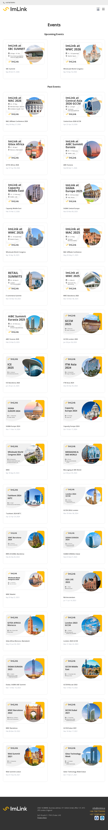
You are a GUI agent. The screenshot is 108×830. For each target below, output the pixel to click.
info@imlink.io (99, 808)
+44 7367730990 (10, 2)
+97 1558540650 (97, 814)
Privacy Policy (42, 817)
